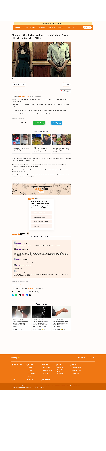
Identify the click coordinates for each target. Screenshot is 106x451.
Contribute (88, 27)
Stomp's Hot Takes (76, 370)
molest (13, 284)
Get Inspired (60, 367)
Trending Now (31, 367)
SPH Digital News (23, 385)
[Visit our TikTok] (20, 295)
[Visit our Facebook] (27, 295)
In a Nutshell (46, 373)
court (18, 284)
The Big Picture (46, 367)
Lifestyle (30, 370)
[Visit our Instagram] (23, 295)
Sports (29, 376)
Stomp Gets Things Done (62, 370)
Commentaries (75, 373)
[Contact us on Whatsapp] (16, 295)
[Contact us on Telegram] (13, 295)
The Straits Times (24, 96)
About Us (13, 385)
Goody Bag (60, 373)
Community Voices (47, 370)
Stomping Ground (76, 367)
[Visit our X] (30, 295)
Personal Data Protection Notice (61, 385)
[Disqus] (41, 259)
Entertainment (31, 373)
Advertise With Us (76, 385)
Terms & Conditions (46, 385)
